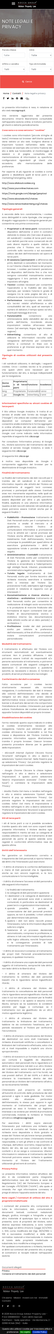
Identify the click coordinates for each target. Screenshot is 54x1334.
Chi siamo (7, 1297)
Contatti (16, 93)
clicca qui (34, 436)
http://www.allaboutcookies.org (18, 183)
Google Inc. (19, 394)
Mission (17, 1297)
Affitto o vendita (10, 63)
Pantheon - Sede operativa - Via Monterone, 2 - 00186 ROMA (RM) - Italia (26, 1322)
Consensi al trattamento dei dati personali (23, 1273)
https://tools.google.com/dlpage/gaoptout (24, 193)
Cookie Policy (40, 1331)
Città (31, 49)
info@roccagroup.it (23, 1117)
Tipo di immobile (37, 63)
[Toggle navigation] (13, 3)
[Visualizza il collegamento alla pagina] (27, 99)
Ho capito (25, 1331)
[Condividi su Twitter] (8, 98)
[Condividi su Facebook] (4, 98)
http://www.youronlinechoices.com (20, 188)
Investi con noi (29, 1297)
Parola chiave (9, 49)
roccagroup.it (18, 110)
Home (6, 93)
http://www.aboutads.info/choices (20, 198)
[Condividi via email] (21, 98)
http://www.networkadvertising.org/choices (25, 203)
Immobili (43, 1297)
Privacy (6, 1270)
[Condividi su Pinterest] (17, 98)
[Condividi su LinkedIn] (13, 98)
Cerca (28, 81)
